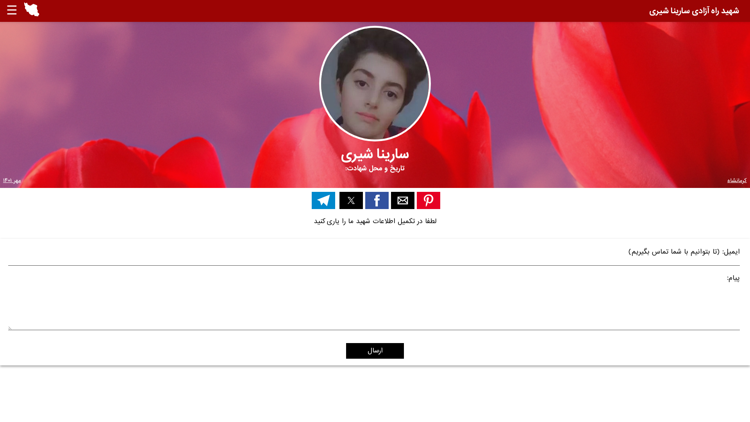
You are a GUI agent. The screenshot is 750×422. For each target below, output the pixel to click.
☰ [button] (12, 10)
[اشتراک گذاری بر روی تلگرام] (323, 200)
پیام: (733, 279)
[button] (31, 11)
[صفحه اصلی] (31, 14)
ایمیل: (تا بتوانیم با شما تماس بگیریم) (684, 253)
